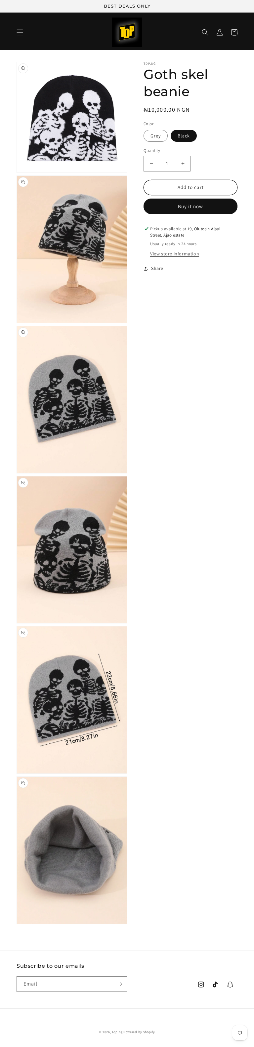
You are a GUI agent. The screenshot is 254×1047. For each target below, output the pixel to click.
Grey (155, 136)
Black (184, 136)
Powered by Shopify (139, 1032)
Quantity (152, 150)
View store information (174, 254)
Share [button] (157, 268)
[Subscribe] (119, 984)
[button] (20, 32)
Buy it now (190, 206)
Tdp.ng (117, 1032)
